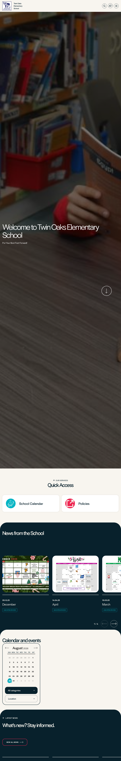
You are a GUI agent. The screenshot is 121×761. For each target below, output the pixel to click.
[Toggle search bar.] (104, 6)
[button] (116, 6)
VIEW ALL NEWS (12, 742)
